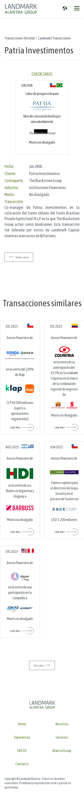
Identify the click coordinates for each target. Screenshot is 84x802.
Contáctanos (42, 74)
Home (22, 724)
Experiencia (22, 737)
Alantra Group (61, 751)
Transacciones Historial (19, 38)
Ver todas (39, 665)
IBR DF (22, 751)
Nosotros (62, 724)
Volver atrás (21, 257)
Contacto (22, 764)
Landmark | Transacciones (54, 38)
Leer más (15, 427)
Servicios (62, 737)
